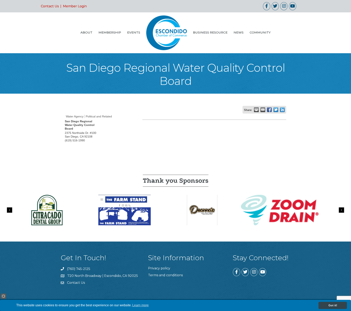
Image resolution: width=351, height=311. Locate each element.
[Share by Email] (262, 109)
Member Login (75, 6)
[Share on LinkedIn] (282, 109)
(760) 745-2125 (78, 269)
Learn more (140, 305)
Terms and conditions (165, 275)
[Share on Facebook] (269, 109)
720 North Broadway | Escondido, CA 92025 (102, 276)
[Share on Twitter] (275, 109)
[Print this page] (256, 109)
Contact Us (50, 6)
